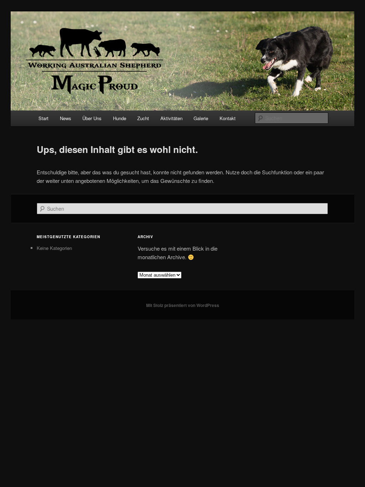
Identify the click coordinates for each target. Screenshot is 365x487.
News (65, 118)
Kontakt (228, 118)
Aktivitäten (171, 118)
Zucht (143, 118)
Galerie (201, 118)
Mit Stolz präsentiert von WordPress (182, 305)
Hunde (119, 118)
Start (43, 118)
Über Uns (92, 118)
